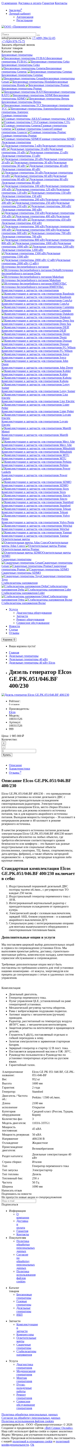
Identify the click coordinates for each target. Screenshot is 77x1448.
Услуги (13, 609)
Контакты (61, 3)
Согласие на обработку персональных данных (25, 1261)
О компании (9, 3)
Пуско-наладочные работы (24, 1388)
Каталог (12, 51)
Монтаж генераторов (24, 1379)
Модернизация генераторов (25, 1373)
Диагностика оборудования (34, 612)
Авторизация (24, 16)
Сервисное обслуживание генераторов (25, 1405)
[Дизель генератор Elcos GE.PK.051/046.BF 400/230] (35, 694)
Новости (14, 626)
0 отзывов (14, 704)
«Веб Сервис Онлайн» (58, 1428)
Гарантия (48, 3)
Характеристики (19, 768)
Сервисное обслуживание (33, 622)
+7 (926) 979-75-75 (13, 41)
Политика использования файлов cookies (27, 1421)
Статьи (13, 629)
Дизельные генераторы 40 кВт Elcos (32, 662)
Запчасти (22, 616)
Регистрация (24, 20)
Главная (14, 652)
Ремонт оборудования (30, 619)
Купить (7, 755)
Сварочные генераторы (16, 559)
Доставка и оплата (29, 3)
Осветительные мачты (15, 539)
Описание (15, 765)
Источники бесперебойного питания (25, 266)
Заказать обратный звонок (18, 44)
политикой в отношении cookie (33, 1441)
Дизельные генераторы (16, 142)
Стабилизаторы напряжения (19, 582)
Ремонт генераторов (24, 1396)
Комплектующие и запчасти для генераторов (30, 290)
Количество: (9, 739)
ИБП (19, 1314)
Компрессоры (25, 1334)
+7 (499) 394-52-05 (43, 38)
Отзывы (14, 633)
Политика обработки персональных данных (25, 1246)
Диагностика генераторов (24, 1366)
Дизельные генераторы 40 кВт (28, 659)
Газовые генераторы (14, 115)
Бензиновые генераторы (17, 54)
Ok (32, 1444)
